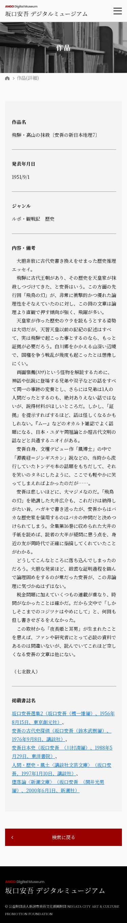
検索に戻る (64, 837)
